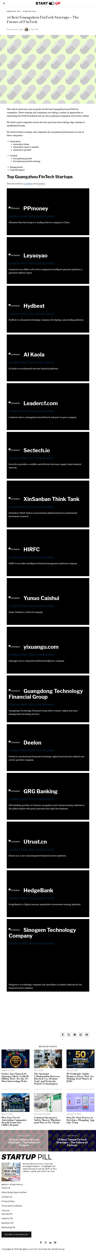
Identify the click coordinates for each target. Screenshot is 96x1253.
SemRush (41, 183)
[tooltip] (62, 1034)
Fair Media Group (56, 1249)
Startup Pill (29, 11)
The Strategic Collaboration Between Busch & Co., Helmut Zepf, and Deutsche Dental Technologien (47, 1079)
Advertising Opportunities (14, 1192)
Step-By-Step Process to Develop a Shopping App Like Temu (80, 1120)
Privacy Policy (8, 1201)
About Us (6, 1188)
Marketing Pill (8, 1227)
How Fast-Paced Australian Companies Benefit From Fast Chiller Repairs (14, 1121)
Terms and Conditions (12, 1206)
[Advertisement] (48, 965)
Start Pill (34, 29)
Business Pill (7, 1223)
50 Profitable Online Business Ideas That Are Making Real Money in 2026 (80, 1078)
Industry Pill (14, 11)
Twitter (31, 216)
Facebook (40, 216)
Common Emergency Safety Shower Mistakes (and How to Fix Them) (47, 1120)
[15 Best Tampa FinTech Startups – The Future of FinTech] (72, 1140)
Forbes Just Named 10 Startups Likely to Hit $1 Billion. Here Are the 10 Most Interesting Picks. (15, 1078)
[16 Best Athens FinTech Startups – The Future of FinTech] (24, 1140)
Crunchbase (28, 183)
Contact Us (7, 1197)
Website (24, 216)
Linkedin (49, 216)
